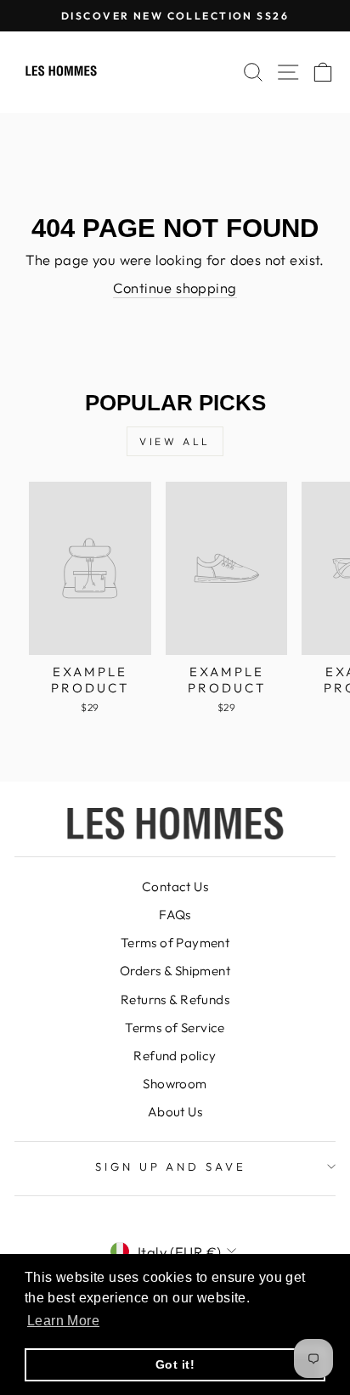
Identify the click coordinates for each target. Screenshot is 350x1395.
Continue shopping (174, 288)
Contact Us (175, 886)
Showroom (174, 1084)
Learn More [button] (63, 1320)
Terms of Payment (175, 943)
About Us (175, 1112)
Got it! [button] (175, 1364)
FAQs (175, 914)
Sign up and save (171, 1166)
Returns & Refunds (175, 999)
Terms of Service (175, 1027)
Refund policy (174, 1056)
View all (175, 441)
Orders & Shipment (175, 971)
